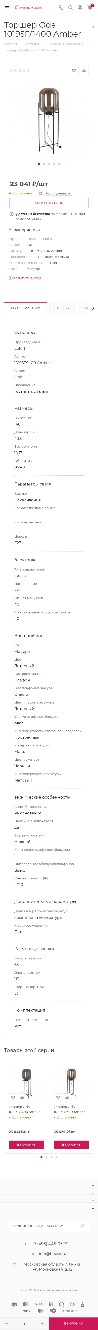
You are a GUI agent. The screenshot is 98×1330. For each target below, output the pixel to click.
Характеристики (25, 308)
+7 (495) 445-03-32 (50, 1244)
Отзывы (63, 308)
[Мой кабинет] (80, 8)
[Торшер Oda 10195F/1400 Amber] (49, 120)
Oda (30, 245)
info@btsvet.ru (52, 1253)
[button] (38, 164)
